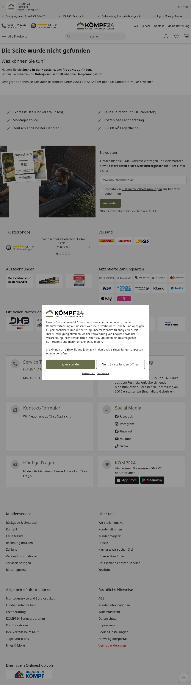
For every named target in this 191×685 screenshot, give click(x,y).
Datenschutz (88, 373)
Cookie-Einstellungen (117, 349)
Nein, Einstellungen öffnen (120, 364)
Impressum (103, 373)
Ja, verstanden (71, 364)
